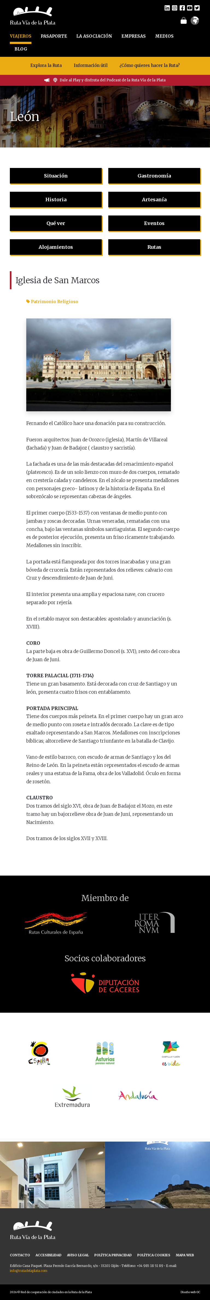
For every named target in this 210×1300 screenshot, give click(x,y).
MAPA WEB (185, 1255)
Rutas (154, 247)
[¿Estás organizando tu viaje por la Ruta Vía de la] (52, 1194)
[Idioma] (195, 22)
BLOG (20, 49)
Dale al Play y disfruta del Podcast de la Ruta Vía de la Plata (113, 80)
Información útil (90, 65)
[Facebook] (182, 7)
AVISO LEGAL (78, 1255)
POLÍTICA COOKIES (153, 1255)
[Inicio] (33, 15)
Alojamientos (56, 247)
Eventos (154, 223)
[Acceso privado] (183, 20)
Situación (56, 176)
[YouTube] (189, 7)
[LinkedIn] (167, 7)
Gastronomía (154, 176)
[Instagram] (174, 7)
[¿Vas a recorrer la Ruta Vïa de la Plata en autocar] (157, 1194)
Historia (55, 199)
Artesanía (154, 199)
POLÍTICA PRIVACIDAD (113, 1255)
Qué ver (55, 223)
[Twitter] (197, 7)
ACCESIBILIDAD (49, 1255)
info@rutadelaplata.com (28, 1271)
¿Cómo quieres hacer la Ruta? (149, 65)
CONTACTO (20, 1255)
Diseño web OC (190, 1292)
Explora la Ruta (46, 65)
